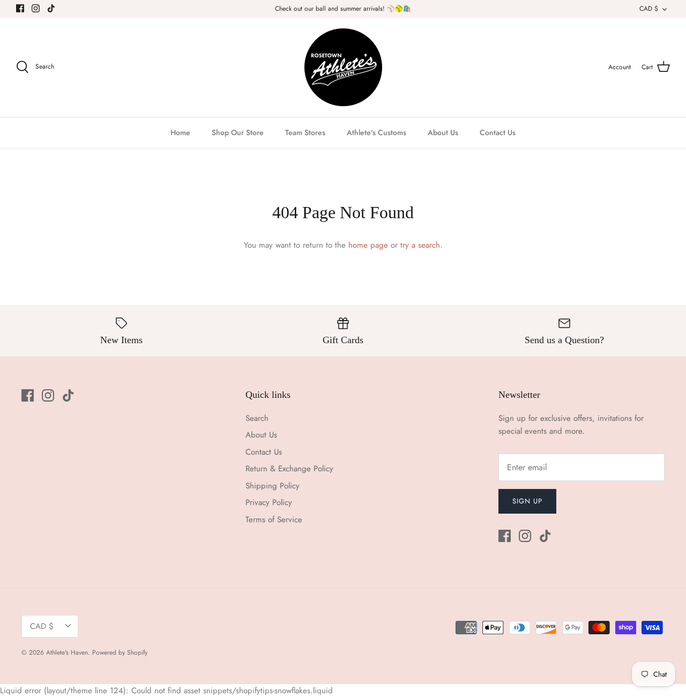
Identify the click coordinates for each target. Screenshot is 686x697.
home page (368, 245)
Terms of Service (273, 519)
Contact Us (498, 132)
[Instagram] (36, 8)
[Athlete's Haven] (343, 67)
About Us (443, 132)
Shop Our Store (238, 132)
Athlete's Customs (376, 132)
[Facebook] (20, 8)
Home (180, 132)
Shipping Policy (272, 486)
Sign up (527, 501)
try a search (420, 245)
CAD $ (648, 8)
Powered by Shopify (119, 652)
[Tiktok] (51, 8)
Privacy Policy (268, 502)
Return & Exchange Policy (289, 468)
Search (257, 418)
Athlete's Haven (67, 652)
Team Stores (305, 132)
